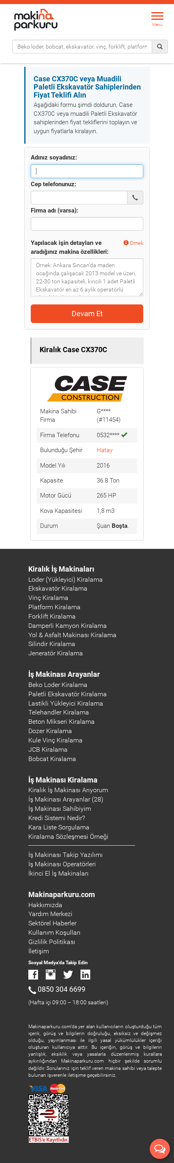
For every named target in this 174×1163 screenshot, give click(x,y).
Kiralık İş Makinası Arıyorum (68, 790)
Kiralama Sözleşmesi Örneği (68, 836)
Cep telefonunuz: (53, 184)
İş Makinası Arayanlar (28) (65, 799)
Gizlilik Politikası (51, 942)
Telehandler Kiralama (58, 712)
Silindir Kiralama (51, 644)
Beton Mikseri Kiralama (61, 721)
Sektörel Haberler (52, 923)
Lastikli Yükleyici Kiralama (65, 703)
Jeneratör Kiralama (55, 653)
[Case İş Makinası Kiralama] (87, 388)
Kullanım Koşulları (54, 932)
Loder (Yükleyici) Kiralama (65, 579)
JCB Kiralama (48, 749)
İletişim (38, 951)
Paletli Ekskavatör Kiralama (67, 694)
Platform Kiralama (54, 607)
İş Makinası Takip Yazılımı (65, 855)
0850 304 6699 (61, 989)
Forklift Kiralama (52, 616)
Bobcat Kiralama (52, 759)
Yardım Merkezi (50, 914)
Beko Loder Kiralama (57, 685)
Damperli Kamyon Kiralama (67, 625)
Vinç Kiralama (48, 598)
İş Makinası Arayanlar (64, 674)
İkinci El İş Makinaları (58, 873)
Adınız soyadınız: (54, 157)
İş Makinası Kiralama (63, 780)
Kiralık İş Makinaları (61, 569)
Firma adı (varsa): (54, 210)
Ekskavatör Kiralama (57, 588)
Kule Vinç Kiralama (55, 740)
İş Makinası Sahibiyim (59, 808)
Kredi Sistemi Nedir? (56, 818)
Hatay (104, 450)
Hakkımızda (45, 905)
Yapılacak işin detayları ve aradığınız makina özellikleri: (69, 247)
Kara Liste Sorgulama (58, 827)
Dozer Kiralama (50, 731)
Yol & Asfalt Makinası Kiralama (72, 635)
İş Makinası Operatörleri (62, 864)
